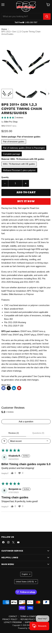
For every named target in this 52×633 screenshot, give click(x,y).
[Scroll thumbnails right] (48, 93)
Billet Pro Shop (10, 122)
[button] (8, 117)
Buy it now (26, 201)
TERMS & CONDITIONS (30, 616)
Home (4, 29)
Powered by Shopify (26, 628)
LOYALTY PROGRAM (13, 622)
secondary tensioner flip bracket (23, 364)
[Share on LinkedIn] (14, 388)
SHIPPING (29, 622)
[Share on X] (9, 388)
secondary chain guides (18, 350)
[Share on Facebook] (3, 388)
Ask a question (26, 421)
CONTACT (13, 616)
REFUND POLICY (28, 619)
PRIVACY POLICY (9, 619)
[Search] (47, 16)
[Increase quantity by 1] (25, 183)
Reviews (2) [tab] (13, 433)
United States (25, 582)
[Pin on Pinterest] (19, 388)
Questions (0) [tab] (38, 433)
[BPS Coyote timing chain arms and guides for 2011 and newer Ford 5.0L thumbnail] (32, 93)
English (25, 574)
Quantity (5, 177)
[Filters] (4, 441)
